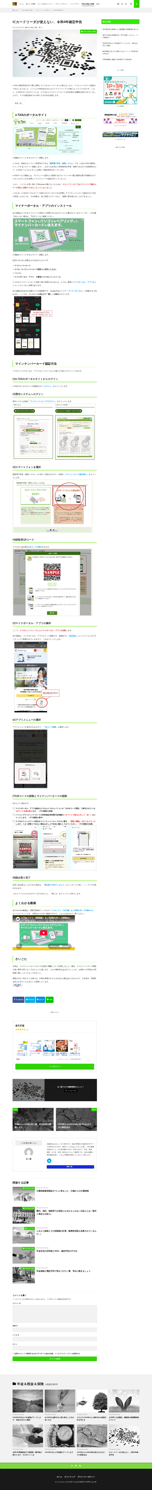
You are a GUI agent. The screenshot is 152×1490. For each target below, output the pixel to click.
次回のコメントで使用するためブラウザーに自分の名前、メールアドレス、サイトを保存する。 (47, 1353)
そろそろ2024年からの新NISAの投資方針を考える (91, 1418)
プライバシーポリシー (86, 1477)
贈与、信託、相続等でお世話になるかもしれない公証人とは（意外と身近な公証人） (66, 1212)
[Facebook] (18, 1000)
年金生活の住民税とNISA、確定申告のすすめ (56, 1251)
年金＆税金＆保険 (88, 4)
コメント (17, 1303)
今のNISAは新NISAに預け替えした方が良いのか (59, 1418)
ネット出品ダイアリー (45, 4)
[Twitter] (30, 1000)
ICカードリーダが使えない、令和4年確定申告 (49, 10)
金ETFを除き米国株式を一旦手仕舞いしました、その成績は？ (120, 36)
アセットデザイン (61, 4)
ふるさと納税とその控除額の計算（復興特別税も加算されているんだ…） (66, 1232)
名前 (15, 1325)
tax (41, 27)
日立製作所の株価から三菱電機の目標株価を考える (120, 29)
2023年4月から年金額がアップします (59, 1452)
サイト (15, 1344)
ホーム (21, 4)
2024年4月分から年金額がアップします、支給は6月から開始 (119, 44)
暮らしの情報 (30, 4)
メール (16, 1335)
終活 (97, 4)
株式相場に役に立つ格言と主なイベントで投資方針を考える (120, 52)
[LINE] (50, 1000)
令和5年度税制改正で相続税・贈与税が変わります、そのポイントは (27, 1453)
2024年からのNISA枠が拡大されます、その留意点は (91, 1453)
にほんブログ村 (19, 988)
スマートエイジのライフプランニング (82, 1482)
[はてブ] (40, 1000)
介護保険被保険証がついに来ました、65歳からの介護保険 (62, 1191)
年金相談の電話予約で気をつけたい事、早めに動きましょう (63, 1271)
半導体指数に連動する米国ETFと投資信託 (117, 59)
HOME (16, 10)
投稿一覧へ (70, 1166)
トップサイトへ (54, 1066)
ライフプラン (74, 4)
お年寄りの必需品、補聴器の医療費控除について (124, 1418)
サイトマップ (69, 1477)
